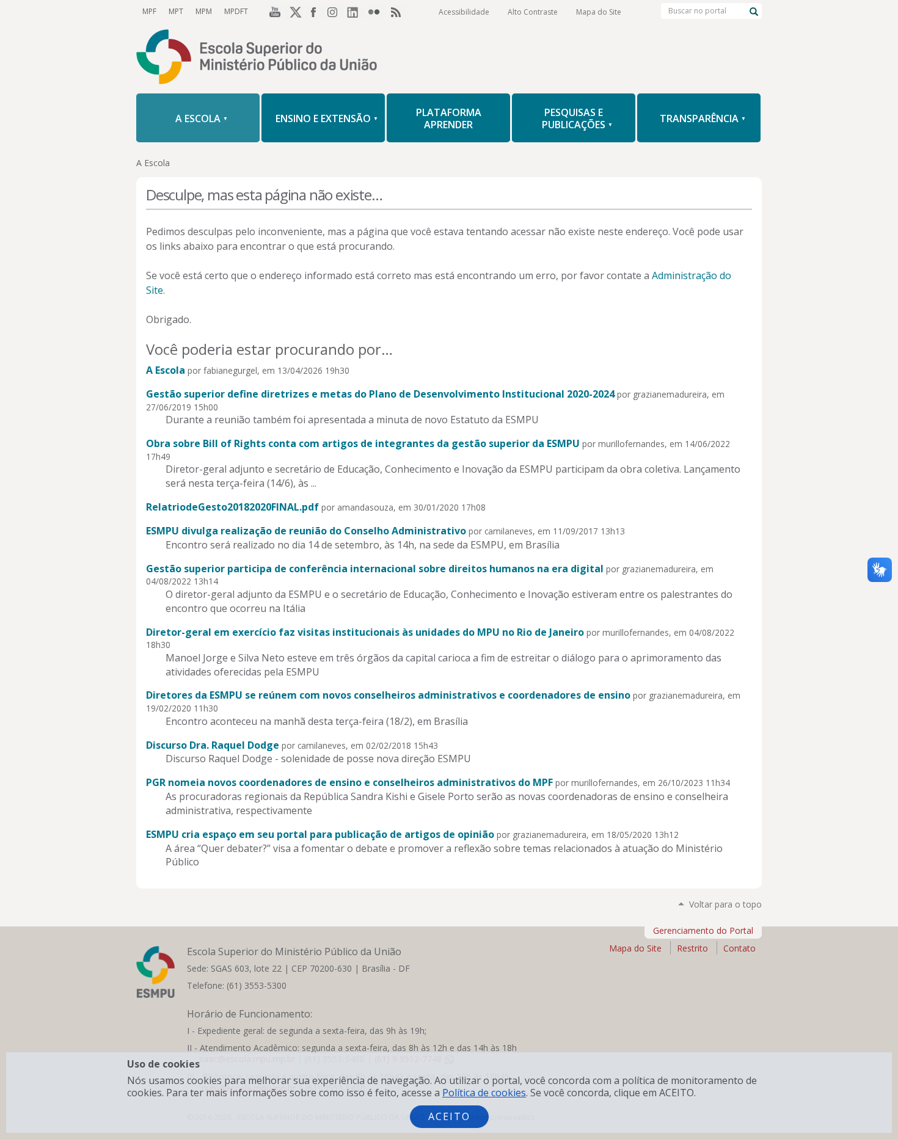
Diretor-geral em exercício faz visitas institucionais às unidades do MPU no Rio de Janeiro (365, 632)
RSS (398, 11)
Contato (739, 948)
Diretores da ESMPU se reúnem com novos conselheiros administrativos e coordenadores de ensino (388, 695)
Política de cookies (484, 1092)
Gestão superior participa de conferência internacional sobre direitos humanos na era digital (375, 568)
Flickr (377, 11)
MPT (176, 11)
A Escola (165, 370)
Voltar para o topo (725, 904)
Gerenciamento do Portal (703, 930)
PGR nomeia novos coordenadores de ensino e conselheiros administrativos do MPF (349, 782)
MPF (149, 11)
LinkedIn (356, 11)
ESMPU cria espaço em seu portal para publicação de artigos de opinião (320, 834)
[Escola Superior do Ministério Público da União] (449, 58)
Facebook (314, 11)
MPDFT (236, 11)
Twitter (294, 11)
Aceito (449, 1116)
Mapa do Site (598, 12)
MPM (203, 11)
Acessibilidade (464, 12)
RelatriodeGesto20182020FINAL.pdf (232, 507)
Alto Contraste (533, 12)
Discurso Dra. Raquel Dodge (212, 745)
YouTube (273, 11)
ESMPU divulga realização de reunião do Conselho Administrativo (306, 530)
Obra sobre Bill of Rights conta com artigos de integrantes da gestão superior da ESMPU (363, 443)
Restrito (692, 948)
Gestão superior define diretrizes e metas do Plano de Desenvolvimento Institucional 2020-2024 (380, 394)
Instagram (335, 11)
